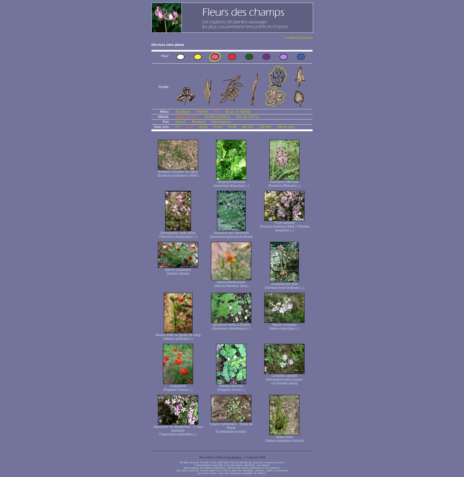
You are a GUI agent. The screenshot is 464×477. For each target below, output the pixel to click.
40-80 (232, 127)
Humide (202, 112)
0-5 (178, 127)
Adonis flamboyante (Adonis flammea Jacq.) (231, 284)
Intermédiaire (221, 122)
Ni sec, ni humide (238, 112)
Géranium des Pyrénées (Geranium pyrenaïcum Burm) (231, 235)
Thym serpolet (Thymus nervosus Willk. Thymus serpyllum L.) (284, 226)
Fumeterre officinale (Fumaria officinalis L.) (284, 184)
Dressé (181, 122)
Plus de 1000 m (247, 117)
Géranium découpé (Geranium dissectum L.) (231, 184)
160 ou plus (285, 127)
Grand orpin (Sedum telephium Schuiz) (284, 439)
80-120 (247, 127)
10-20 (203, 127)
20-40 (217, 127)
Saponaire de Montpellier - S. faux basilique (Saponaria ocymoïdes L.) (178, 430)
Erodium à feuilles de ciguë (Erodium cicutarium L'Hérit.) (178, 173)
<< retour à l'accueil (298, 38)
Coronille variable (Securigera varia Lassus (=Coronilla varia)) (284, 379)
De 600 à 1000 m (217, 117)
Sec (217, 112)
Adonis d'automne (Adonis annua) (178, 271)
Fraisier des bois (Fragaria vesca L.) (231, 388)
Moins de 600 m (187, 117)
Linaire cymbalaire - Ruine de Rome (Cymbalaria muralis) (231, 428)
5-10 (189, 127)
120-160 (265, 127)
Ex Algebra (234, 457)
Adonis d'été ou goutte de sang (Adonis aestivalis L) (178, 337)
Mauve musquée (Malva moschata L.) (284, 326)
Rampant (198, 122)
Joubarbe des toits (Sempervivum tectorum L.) (284, 286)
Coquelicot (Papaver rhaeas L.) (178, 388)
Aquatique (183, 112)
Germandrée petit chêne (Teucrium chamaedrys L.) (178, 235)
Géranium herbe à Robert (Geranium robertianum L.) (231, 326)
